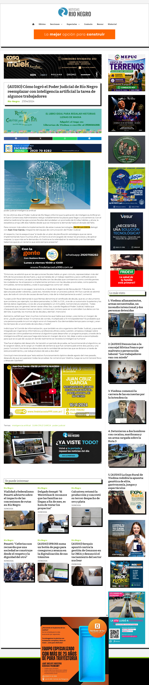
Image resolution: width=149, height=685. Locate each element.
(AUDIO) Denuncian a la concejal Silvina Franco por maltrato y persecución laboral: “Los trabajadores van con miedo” (125, 350)
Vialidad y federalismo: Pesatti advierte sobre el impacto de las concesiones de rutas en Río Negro (19, 498)
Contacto (88, 24)
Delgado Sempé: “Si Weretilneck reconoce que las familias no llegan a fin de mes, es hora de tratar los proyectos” (52, 500)
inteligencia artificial (21, 425)
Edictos (42, 24)
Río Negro (14, 101)
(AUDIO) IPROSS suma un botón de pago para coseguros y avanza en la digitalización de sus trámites (53, 550)
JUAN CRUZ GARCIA (41, 425)
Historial (112, 24)
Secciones (55, 24)
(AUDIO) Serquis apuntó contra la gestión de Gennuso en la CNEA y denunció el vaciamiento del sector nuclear (86, 552)
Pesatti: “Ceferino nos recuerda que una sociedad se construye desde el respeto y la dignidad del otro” (18, 550)
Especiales (72, 24)
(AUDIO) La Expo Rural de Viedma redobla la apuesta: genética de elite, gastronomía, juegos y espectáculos (125, 481)
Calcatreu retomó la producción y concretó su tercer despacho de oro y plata (86, 496)
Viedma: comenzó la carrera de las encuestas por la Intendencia (126, 394)
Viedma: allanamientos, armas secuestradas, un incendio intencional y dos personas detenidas (125, 305)
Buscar (100, 24)
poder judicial (58, 425)
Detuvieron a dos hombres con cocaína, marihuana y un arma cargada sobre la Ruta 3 (126, 436)
